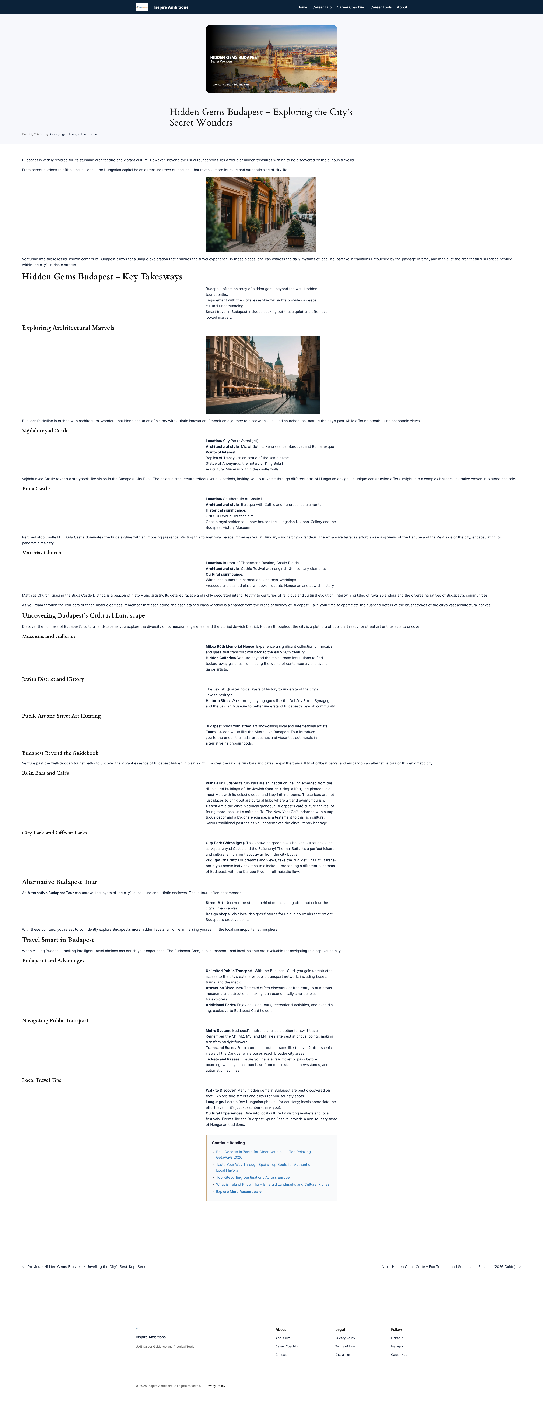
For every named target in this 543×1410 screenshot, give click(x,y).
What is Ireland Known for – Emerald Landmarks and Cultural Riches (273, 1184)
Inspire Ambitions (171, 7)
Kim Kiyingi (57, 134)
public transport (214, 951)
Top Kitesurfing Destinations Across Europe (253, 1177)
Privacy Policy (215, 1385)
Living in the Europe (83, 134)
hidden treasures (258, 160)
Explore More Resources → (239, 1192)
